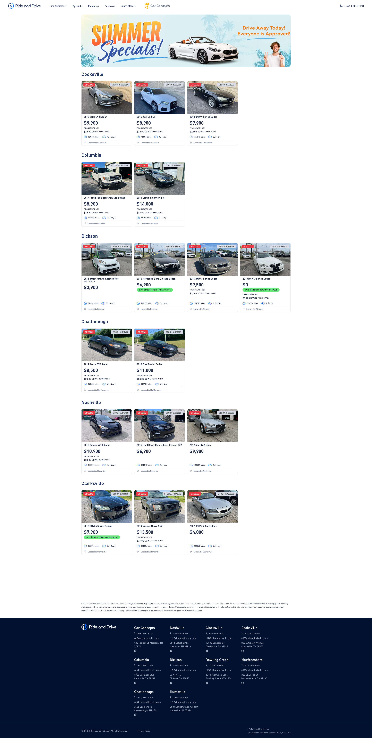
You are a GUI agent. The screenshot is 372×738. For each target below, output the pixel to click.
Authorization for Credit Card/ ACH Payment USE (269, 732)
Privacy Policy (144, 731)
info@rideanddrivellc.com (258, 729)
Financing (93, 6)
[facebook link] (135, 651)
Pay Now (109, 6)
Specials (77, 6)
